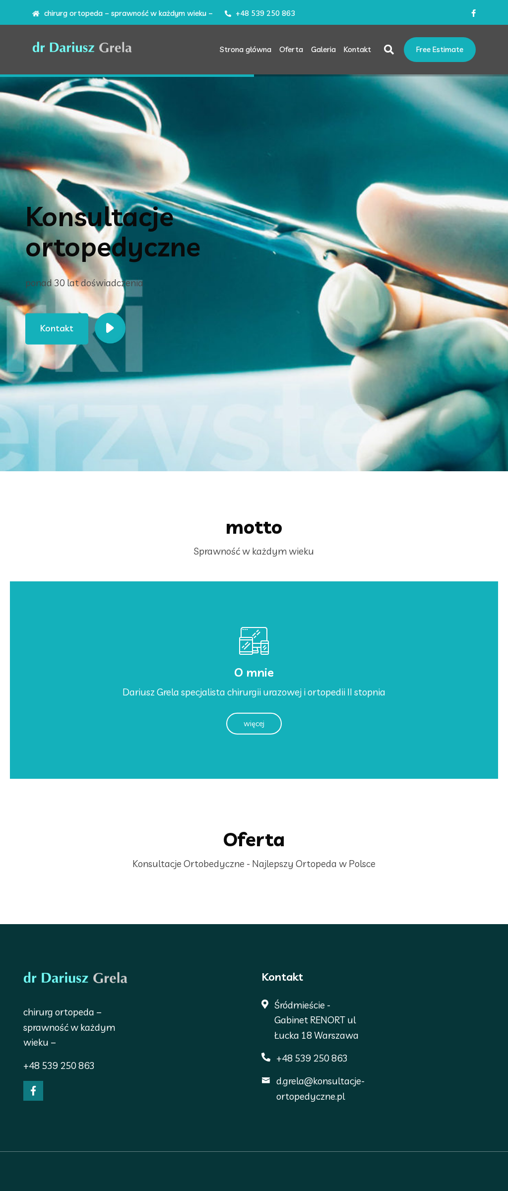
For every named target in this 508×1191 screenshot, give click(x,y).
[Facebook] (33, 1091)
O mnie (254, 671)
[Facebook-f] (473, 13)
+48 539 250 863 (264, 13)
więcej (254, 723)
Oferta (291, 49)
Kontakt (357, 49)
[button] (18, 277)
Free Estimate (439, 49)
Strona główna (245, 49)
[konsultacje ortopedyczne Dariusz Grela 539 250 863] (82, 50)
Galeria (323, 49)
